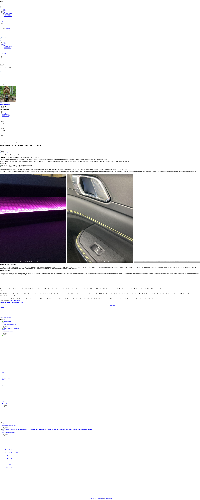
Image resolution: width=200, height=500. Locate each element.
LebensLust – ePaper (8, 455)
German (3, 21)
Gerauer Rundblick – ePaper (9, 473)
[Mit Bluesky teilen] (112, 305)
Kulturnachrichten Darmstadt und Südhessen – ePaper (14, 452)
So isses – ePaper (8, 461)
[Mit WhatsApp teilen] (117, 305)
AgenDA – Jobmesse (7, 15)
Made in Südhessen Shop (7, 479)
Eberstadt (1, 79)
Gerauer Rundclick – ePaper (9, 470)
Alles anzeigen (7, 28)
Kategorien (5, 482)
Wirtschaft (3, 12)
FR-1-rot (3, 111)
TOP (3, 423)
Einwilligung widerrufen (108, 498)
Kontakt (4, 485)
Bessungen (2, 72)
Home (4, 443)
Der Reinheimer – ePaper (9, 467)
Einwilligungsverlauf (100, 498)
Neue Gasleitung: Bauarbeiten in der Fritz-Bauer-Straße (9, 324)
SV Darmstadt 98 (7, 50)
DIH (3, 322)
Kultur (3, 11)
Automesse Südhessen (5, 114)
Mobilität (3, 19)
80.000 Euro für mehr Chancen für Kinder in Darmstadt (9, 425)
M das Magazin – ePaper (9, 449)
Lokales (3, 9)
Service (4, 476)
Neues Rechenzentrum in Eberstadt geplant (7, 331)
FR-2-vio (3, 112)
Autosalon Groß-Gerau (6, 115)
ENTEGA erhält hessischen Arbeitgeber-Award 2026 (8, 432)
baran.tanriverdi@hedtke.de (16, 300)
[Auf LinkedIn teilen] (107, 305)
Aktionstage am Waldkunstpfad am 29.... (5, 104)
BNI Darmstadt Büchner (8, 16)
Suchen (1, 65)
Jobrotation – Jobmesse (8, 13)
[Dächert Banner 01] (4, 152)
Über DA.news (2, 4)
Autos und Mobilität (5, 116)
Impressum (4, 494)
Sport (3, 17)
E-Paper (4, 446)
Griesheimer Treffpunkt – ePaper (10, 464)
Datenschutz (5, 491)
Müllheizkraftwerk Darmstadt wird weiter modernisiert (9, 403)
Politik (5, 10)
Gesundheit (4, 51)
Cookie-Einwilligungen (92, 498)
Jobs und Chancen (7, 14)
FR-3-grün (4, 113)
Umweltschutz (4, 20)
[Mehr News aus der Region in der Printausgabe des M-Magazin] (11, 302)
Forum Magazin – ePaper (9, 458)
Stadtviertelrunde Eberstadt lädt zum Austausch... (6, 81)
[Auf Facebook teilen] (106, 305)
